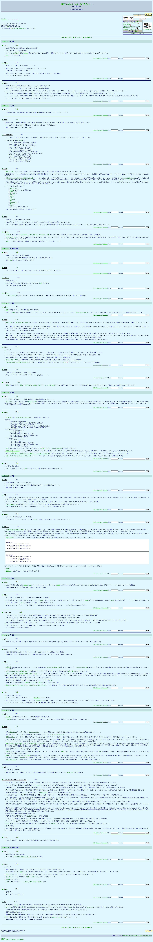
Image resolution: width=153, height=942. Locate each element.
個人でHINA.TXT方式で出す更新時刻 (16, 671)
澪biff (7, 568)
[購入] (136, 31)
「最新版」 (7, 939)
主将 (11, 200)
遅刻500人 (8, 571)
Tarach (11, 190)
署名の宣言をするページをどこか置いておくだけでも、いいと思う (25, 743)
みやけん (12, 191)
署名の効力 (12, 732)
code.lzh (26, 53)
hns (52, 448)
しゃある (8, 719)
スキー (7, 241)
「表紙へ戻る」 (3, 18)
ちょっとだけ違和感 (49, 385)
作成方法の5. (9, 537)
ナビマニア (9, 874)
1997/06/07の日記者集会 (53, 667)
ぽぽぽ (65, 362)
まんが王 (19, 140)
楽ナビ (7, 755)
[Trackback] (105, 58)
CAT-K (12, 196)
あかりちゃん (13, 188)
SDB (7, 310)
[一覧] (136, 21)
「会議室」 (3, 939)
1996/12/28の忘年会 (81, 667)
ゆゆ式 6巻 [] (126, 24)
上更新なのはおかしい (82, 312)
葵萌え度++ (71, 671)
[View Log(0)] (99, 58)
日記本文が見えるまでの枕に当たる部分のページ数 (34, 234)
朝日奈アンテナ (31, 401)
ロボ (40, 283)
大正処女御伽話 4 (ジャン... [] (129, 27)
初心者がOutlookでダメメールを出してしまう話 (19, 178)
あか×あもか (9, 876)
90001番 (8, 879)
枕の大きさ (9, 322)
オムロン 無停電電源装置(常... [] (130, 23)
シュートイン (56, 917)
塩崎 (62, 751)
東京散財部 (9, 667)
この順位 (8, 234)
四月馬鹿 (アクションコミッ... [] (130, 29)
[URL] (94, 58)
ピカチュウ (90, 907)
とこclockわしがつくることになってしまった (18, 456)
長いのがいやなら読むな (23, 322)
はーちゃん (9, 907)
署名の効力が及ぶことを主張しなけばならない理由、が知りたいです (25, 685)
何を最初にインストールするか (15, 529)
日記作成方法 (9, 417)
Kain (11, 197)
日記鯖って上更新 (11, 237)
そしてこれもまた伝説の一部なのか (32, 881)
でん (11, 194)
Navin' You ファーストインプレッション (26, 856)
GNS (8, 26)
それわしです (9, 359)
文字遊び (15, 53)
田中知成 (12, 193)
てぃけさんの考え (34, 732)
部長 (26, 468)
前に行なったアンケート (23, 417)
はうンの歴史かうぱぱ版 (57, 734)
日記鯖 (42, 448)
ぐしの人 (12, 199)
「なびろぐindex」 (12, 939)
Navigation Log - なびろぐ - (76, 3)
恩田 (11, 203)
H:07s (7, 751)
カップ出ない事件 (11, 759)
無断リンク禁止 (10, 737)
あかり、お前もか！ (32, 876)
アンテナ (8, 401)
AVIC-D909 (28, 755)
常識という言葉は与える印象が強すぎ (30, 385)
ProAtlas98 (38, 700)
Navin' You (36, 697)
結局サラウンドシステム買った (34, 682)
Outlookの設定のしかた (128, 178)
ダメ (22, 602)
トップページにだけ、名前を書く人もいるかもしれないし (22, 673)
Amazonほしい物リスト (137, 33)
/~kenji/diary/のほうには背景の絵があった (17, 362)
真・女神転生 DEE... (147, 29)
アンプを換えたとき (11, 504)
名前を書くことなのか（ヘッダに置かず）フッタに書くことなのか (30, 453)
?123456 (8, 533)
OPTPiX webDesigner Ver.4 (18, 28)
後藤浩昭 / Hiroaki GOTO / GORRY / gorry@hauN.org (137, 935)
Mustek (86, 600)
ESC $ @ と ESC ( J (11, 295)
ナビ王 (24, 874)
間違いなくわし (10, 171)
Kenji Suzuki (13, 202)
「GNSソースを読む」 (20, 939)
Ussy (11, 205)
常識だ (7, 385)
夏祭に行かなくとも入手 (13, 451)
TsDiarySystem (58, 448)
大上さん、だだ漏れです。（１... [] (131, 26)
